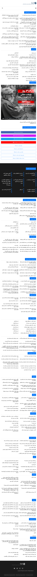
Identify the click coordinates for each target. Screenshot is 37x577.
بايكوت (35, 532)
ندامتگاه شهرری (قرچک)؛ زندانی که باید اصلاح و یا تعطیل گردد (28, 380)
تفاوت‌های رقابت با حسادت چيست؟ (30, 445)
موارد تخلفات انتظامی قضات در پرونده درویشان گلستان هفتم (28, 389)
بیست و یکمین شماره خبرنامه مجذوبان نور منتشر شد (27, 361)
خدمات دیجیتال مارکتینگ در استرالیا (18, 158)
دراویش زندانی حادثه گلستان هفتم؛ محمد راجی (10, 512)
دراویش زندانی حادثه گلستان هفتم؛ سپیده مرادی (10, 506)
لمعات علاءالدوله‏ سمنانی (14, 227)
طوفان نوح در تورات (15, 423)
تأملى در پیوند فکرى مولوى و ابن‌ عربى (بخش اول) (10, 247)
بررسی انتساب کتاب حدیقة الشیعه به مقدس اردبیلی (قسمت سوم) (10, 306)
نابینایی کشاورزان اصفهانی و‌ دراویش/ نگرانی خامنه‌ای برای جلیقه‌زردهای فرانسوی (27, 513)
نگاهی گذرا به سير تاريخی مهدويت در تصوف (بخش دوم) (28, 273)
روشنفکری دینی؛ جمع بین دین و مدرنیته (29, 421)
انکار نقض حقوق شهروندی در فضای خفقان (29, 76)
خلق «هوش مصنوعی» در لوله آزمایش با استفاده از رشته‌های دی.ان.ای (28, 441)
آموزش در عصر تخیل (15, 451)
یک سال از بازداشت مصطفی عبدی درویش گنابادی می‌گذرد (10, 18)
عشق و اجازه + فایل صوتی (14, 62)
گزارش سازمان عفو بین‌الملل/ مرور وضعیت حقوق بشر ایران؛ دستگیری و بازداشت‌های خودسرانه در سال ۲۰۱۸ (9, 37)
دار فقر (21, 189)
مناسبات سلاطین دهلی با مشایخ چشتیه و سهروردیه (28, 275)
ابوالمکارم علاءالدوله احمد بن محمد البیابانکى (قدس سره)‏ (27, 243)
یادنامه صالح (16, 554)
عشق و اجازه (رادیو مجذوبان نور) (30, 341)
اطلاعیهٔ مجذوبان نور (15, 69)
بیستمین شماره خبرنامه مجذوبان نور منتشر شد (10, 365)
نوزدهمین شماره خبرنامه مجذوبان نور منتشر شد (10, 367)
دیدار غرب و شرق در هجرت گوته (30, 556)
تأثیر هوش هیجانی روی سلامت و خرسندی (11, 443)
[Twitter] (17, 568)
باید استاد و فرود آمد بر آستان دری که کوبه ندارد (18, 181)
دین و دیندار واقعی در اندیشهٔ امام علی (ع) (11, 421)
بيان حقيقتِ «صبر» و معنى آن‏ (31, 323)
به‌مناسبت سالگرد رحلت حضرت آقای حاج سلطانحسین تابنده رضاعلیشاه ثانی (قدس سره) (10, 208)
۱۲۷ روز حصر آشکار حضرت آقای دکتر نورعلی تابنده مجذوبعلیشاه (10, 493)
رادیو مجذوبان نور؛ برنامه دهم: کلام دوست (11, 341)
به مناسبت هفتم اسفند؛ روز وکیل (30, 71)
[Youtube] (14, 568)
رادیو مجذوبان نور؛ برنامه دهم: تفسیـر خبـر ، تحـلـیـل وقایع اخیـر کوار (27, 344)
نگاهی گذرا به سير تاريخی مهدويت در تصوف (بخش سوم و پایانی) (10, 270)
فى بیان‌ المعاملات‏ (15, 329)
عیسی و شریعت (15, 425)
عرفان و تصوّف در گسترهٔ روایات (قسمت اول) (28, 311)
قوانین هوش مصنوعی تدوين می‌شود (30, 449)
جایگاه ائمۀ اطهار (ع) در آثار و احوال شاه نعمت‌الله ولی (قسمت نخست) (28, 262)
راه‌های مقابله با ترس (32, 447)
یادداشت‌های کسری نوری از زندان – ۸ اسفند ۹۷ (28, 33)
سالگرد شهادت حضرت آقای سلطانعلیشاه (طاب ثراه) (27, 247)
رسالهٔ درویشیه (33, 227)
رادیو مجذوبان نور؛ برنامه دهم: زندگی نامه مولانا (10, 343)
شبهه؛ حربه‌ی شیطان (32, 60)
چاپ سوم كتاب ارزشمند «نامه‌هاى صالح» (29, 554)
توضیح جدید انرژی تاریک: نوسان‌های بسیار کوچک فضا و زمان (10, 472)
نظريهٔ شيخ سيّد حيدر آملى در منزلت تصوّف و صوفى (27, 264)
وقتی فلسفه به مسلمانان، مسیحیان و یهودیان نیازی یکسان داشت (28, 411)
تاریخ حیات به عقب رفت (32, 462)
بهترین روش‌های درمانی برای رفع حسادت (11, 445)
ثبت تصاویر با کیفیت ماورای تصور (30, 469)
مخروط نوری (34, 464)
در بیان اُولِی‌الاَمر (15, 221)
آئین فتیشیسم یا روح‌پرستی (14, 427)
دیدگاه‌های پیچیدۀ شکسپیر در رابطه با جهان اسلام (28, 425)
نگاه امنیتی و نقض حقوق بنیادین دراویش (12, 74)
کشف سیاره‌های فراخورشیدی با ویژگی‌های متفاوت (10, 462)
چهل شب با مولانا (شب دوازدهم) (13, 78)
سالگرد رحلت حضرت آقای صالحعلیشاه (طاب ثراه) (28, 245)
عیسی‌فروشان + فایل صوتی (31, 62)
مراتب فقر (16, 229)
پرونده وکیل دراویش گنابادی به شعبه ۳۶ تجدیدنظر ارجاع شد (28, 31)
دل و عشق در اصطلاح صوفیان (31, 331)
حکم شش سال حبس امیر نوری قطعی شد (29, 15)
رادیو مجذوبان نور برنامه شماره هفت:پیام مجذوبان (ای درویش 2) (27, 351)
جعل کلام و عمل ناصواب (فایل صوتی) (12, 60)
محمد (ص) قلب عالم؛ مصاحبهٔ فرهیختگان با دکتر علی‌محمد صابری (10, 430)
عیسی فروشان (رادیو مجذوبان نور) (12, 338)
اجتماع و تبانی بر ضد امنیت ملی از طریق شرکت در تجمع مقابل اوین (10, 389)
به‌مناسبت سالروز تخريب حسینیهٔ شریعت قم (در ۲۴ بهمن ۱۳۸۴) (10, 516)
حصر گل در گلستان (33, 69)
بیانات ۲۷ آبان (34, 477)
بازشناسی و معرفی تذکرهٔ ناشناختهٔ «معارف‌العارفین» (27, 269)
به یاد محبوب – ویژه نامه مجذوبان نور (30, 369)
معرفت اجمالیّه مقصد (14, 325)
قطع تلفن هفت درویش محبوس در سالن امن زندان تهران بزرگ (10, 28)
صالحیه (17, 223)
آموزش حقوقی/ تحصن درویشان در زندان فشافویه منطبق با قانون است (28, 383)
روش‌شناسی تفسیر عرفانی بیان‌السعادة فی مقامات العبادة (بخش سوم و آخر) (27, 286)
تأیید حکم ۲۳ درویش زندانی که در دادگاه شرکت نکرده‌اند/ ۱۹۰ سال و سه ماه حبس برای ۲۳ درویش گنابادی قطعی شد (28, 23)
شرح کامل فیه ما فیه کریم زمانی (30, 552)
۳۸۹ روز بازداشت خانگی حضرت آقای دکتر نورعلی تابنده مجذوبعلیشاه (28, 123)
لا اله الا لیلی (16, 53)
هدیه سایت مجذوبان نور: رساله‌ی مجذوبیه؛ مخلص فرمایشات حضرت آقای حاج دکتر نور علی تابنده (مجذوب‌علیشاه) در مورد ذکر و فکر (10, 362)
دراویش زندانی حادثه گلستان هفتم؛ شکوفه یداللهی (10, 504)
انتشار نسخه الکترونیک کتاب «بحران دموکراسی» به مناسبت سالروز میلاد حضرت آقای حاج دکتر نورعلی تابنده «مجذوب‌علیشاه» (27, 545)
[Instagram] (20, 568)
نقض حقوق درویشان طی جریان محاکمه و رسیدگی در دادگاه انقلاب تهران (27, 392)
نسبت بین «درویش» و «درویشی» (13, 40)
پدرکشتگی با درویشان (14, 56)
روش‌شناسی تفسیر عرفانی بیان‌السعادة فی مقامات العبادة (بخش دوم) (10, 286)
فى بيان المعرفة (15, 332)
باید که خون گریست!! (32, 54)
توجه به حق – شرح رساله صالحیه (30, 231)
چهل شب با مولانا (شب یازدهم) (31, 80)
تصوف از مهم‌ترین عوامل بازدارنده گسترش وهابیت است (28, 211)
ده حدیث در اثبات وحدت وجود (13, 300)
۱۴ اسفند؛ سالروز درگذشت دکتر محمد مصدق (11, 406)
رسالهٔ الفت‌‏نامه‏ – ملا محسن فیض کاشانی (11, 225)
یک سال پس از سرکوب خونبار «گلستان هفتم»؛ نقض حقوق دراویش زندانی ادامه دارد (27, 44)
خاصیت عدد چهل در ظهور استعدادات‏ (30, 327)
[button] (36, 8)
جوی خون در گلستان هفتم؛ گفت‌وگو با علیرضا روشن (27, 46)
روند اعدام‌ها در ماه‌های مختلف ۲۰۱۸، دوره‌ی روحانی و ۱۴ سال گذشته (27, 28)
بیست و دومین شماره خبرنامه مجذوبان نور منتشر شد (9, 358)
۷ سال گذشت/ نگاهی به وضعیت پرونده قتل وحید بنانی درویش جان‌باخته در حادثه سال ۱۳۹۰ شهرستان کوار (27, 57)
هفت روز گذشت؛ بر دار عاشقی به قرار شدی (29, 67)
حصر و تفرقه (34, 53)
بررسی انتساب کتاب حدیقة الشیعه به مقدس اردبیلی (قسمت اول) (10, 309)
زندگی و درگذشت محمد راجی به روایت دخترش (28, 506)
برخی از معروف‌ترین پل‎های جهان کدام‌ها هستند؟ (28, 466)
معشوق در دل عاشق (32, 225)
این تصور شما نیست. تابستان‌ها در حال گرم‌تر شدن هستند (10, 467)
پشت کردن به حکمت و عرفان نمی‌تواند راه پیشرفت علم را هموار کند (10, 203)
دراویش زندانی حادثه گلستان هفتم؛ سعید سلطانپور (10, 508)
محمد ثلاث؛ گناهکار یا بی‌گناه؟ (31, 400)
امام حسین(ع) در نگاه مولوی (13, 213)
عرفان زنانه (16, 245)
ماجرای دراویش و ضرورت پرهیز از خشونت (11, 410)
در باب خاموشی (33, 229)
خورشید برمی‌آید (15, 528)
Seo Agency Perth (30, 574)
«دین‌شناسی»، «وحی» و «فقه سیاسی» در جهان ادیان (9, 416)
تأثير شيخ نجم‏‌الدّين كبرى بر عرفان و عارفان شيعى (28, 223)
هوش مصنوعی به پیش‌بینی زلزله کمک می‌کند (11, 440)
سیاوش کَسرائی (15, 544)
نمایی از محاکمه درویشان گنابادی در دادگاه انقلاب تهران (10, 386)
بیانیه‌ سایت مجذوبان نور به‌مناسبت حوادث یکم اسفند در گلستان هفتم (10, 72)
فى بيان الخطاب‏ (15, 323)
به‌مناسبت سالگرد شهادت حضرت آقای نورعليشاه (28, 207)
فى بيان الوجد (16, 321)
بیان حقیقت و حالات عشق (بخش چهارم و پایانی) (28, 332)
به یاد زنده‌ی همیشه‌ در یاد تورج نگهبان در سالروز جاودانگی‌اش (28, 486)
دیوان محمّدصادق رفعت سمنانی (13, 552)
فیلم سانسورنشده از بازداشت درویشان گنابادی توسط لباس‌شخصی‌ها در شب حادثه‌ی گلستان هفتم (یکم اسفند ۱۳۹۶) (27, 509)
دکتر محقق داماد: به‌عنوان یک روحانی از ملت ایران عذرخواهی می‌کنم (28, 419)
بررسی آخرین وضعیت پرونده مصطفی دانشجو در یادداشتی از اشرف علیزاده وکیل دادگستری (28, 386)
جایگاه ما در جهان (15, 464)
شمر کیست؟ (34, 423)
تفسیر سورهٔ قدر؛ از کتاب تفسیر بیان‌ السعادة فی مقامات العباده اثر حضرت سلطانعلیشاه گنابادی (10, 289)
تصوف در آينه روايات (32, 540)
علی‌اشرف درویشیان (15, 548)
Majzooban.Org (23, 570)
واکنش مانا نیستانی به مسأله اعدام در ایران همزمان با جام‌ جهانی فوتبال (9, 401)
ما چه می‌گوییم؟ (33, 74)
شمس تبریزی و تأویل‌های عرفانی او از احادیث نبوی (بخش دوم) (10, 298)
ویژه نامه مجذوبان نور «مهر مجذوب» (30, 356)
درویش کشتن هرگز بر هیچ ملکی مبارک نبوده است (10, 67)
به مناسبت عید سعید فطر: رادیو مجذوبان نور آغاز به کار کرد (28, 339)
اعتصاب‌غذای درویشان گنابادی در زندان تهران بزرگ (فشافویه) (10, 398)
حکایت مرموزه (33, 221)
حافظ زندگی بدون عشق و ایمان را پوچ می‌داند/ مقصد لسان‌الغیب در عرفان (9, 211)
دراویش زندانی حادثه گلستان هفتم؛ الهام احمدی (10, 502)
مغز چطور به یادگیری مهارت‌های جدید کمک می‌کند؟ (27, 443)
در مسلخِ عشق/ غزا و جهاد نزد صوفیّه (12, 262)
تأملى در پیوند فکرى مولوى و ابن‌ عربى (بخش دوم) (10, 242)
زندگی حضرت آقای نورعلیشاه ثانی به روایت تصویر (28, 249)
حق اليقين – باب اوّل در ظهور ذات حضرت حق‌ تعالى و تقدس (9, 232)
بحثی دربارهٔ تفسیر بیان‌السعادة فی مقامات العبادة (10, 284)
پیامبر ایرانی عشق (33, 213)
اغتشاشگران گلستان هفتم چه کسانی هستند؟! (11, 485)
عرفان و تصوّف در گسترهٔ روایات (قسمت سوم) (28, 303)
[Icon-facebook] (23, 568)
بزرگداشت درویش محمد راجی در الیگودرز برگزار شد (10, 43)
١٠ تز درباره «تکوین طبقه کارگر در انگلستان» (11, 556)
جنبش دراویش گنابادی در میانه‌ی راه (12, 30)
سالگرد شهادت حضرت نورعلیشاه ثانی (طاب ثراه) (28, 251)
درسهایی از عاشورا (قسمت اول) (13, 54)
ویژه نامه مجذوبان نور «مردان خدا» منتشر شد (28, 367)
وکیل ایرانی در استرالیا (18, 145)
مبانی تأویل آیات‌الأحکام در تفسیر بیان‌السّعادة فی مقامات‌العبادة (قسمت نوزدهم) (10, 292)
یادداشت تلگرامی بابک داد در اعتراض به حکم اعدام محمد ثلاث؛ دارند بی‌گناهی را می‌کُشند (28, 404)
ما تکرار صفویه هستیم (32, 416)
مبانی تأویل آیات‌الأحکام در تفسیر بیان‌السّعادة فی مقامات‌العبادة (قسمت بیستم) (28, 292)
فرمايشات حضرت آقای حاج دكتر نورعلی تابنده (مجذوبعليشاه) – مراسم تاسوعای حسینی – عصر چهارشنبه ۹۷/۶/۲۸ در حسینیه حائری (28, 482)
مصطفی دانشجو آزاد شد (14, 26)
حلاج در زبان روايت (33, 305)
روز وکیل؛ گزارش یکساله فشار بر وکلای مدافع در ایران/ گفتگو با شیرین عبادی (28, 37)
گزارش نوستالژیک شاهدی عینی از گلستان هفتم (28, 408)
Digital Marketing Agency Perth (9, 574)
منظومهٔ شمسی (15, 469)
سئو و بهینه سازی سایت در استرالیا (18, 155)
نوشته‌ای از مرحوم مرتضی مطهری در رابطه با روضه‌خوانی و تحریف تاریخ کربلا (28, 427)
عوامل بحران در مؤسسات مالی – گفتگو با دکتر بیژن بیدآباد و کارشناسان (27, 472)
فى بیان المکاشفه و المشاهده (31, 329)
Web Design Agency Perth (20, 574)
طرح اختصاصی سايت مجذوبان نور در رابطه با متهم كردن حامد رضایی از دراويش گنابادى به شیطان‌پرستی (9, 533)
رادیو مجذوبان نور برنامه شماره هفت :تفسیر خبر (10, 350)
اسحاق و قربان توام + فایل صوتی (13, 64)
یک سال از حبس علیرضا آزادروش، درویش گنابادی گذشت (10, 34)
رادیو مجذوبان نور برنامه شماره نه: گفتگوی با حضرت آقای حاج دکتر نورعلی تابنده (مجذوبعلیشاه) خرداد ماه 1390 (27, 347)
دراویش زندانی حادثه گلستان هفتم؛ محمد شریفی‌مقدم (27, 504)
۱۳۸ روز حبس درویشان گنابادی (31, 492)
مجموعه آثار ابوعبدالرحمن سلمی (13, 266)
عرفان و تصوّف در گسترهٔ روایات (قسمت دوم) (10, 303)
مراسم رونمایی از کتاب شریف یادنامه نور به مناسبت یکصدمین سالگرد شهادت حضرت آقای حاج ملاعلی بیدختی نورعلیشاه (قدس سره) (10, 541)
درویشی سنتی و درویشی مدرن (31, 78)
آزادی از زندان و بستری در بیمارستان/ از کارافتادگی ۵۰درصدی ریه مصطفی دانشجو (10, 16)
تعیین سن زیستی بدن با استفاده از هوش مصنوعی (10, 449)
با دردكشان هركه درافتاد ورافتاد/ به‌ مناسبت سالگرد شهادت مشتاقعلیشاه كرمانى (27, 216)
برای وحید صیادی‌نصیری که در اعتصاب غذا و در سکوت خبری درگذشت (28, 398)
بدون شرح (16, 403)
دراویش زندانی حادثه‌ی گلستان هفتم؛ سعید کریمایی (28, 515)
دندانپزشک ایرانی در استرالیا (18, 148)
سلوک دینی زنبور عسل (14, 418)
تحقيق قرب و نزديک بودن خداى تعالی (30, 284)
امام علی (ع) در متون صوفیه (13, 264)
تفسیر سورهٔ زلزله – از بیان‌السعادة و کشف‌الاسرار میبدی (10, 281)
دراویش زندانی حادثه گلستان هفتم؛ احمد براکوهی (28, 502)
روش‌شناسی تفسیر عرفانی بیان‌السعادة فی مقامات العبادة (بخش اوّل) (27, 289)
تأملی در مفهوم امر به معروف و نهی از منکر (29, 430)
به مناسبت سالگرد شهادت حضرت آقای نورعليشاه (10, 249)
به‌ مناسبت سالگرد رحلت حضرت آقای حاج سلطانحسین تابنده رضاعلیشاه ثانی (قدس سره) (10, 252)
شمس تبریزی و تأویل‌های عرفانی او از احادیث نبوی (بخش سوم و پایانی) (28, 298)
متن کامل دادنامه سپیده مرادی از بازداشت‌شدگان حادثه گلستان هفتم (10, 383)
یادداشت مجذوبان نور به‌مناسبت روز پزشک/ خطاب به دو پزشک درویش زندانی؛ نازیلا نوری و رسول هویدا (27, 65)
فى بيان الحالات (15, 331)
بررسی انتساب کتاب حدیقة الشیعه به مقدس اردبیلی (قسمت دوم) (27, 309)
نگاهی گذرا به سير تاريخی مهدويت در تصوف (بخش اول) (10, 273)
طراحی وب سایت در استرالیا (18, 152)
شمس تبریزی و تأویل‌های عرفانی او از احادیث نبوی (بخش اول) (28, 301)
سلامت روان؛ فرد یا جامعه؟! (13, 447)
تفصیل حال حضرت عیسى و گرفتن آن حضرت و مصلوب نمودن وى (28, 281)
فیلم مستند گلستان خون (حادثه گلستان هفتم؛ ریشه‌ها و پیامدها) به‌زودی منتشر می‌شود (27, 41)
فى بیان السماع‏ (15, 327)
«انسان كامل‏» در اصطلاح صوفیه (30, 321)
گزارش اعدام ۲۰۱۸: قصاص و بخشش (30, 26)
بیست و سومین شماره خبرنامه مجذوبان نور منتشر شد (28, 359)
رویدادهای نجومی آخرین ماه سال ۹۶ (12, 408)
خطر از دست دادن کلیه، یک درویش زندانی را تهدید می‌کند (10, 22)
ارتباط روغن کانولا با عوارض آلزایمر (30, 451)
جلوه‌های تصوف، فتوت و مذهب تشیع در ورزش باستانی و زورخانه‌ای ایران (28, 267)
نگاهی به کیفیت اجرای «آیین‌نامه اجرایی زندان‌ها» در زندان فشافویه (10, 380)
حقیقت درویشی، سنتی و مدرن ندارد (12, 76)
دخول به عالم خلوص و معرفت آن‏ (30, 325)
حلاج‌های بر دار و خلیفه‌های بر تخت (30, 406)
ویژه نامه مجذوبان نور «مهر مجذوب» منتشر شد (28, 365)
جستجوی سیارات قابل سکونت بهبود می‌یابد (11, 460)
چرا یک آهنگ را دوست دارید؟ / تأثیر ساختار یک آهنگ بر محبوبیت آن (27, 454)
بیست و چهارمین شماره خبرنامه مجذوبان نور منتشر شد (10, 356)
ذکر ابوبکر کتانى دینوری (32, 234)
